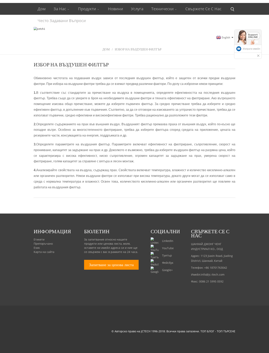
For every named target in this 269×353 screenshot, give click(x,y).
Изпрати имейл (251, 48)
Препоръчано (43, 243)
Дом (42, 8)
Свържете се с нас (203, 8)
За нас (60, 8)
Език (37, 248)
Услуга (137, 8)
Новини (115, 8)
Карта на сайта (44, 252)
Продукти (87, 8)
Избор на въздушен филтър (138, 49)
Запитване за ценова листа (111, 265)
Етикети (39, 239)
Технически (162, 8)
